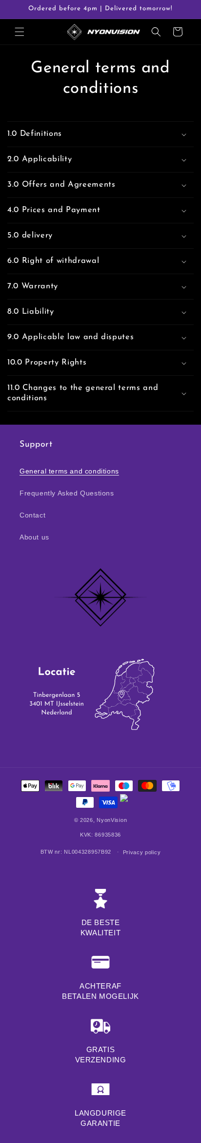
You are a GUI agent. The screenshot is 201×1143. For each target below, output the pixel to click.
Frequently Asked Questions (67, 493)
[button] (19, 32)
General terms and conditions (69, 471)
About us (34, 537)
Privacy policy (142, 852)
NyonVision (112, 820)
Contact (32, 515)
